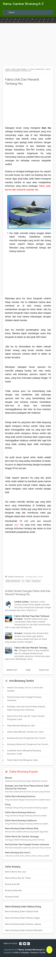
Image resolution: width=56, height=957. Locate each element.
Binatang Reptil (12, 897)
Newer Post (12, 670)
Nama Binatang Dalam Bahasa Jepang (23, 924)
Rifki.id (17, 952)
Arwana (18, 633)
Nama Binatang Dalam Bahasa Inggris (22, 918)
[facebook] (20, 943)
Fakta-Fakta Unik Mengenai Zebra (22, 760)
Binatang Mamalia (13, 890)
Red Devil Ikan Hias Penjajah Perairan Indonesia (27, 844)
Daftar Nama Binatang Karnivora (20, 796)
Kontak (42, 952)
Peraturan (34, 952)
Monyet (8, 778)
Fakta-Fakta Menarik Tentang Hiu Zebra (25, 732)
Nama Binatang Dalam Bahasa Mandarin (24, 930)
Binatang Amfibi (12, 884)
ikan (16, 524)
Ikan (28, 581)
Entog (7, 804)
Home (28, 670)
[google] (28, 943)
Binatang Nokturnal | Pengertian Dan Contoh (27, 744)
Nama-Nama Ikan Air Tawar (18, 878)
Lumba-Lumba (21, 601)
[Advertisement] (28, 46)
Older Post (44, 670)
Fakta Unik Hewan (13, 581)
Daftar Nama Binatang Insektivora (21, 820)
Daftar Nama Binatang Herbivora (20, 812)
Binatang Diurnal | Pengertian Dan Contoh (26, 738)
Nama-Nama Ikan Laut (15, 872)
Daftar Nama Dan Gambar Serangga (22, 836)
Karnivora (36, 581)
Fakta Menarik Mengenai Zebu (21, 725)
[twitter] (24, 943)
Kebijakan (25, 952)
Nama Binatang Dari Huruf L (18, 852)
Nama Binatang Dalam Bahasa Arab (21, 828)
